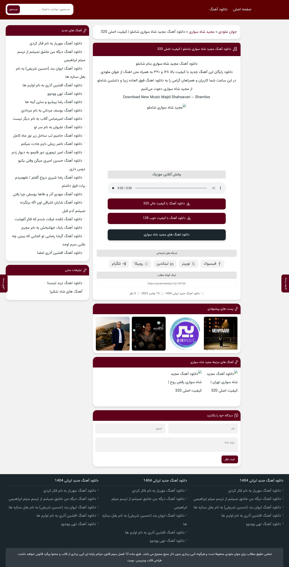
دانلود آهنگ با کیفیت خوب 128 (164, 218)
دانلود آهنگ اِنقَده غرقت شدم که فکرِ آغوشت (48, 219)
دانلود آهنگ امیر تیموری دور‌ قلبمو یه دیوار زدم (47, 153)
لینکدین (162, 264)
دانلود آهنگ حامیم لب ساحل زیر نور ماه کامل (47, 136)
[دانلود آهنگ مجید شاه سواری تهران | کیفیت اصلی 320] (220, 387)
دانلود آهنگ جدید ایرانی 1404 (182, 293)
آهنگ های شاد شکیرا (66, 292)
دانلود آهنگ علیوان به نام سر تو (58, 127)
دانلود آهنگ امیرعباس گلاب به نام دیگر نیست (47, 119)
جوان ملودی (227, 32)
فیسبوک (210, 264)
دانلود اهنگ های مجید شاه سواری (167, 234)
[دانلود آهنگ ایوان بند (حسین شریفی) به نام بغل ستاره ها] (148, 333)
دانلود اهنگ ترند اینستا (64, 283)
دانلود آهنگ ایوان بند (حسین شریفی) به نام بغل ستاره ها (237, 508)
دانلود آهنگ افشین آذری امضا (59, 253)
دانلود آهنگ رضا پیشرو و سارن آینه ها (53, 102)
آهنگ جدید (198, 72)
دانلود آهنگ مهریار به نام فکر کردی (56, 44)
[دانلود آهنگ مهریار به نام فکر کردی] (220, 333)
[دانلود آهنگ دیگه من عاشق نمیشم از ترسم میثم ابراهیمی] (184, 333)
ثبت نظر (230, 459)
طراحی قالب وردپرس (149, 560)
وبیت (130, 560)
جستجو (13, 9)
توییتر (186, 264)
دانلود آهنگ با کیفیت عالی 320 (164, 203)
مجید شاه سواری (202, 32)
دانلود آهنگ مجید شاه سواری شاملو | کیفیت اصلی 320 (194, 49)
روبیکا (139, 264)
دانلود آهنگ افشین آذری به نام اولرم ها (52, 85)
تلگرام (116, 264)
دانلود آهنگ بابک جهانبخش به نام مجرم (51, 228)
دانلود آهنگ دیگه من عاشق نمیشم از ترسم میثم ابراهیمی (237, 499)
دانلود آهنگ (218, 9)
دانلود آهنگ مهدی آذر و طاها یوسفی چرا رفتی (47, 194)
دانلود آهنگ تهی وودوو (64, 94)
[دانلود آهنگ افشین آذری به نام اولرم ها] (112, 333)
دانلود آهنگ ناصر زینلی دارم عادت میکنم (51, 144)
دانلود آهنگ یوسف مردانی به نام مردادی (51, 111)
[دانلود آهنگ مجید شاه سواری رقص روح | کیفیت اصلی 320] (184, 387)
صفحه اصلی (242, 9)
